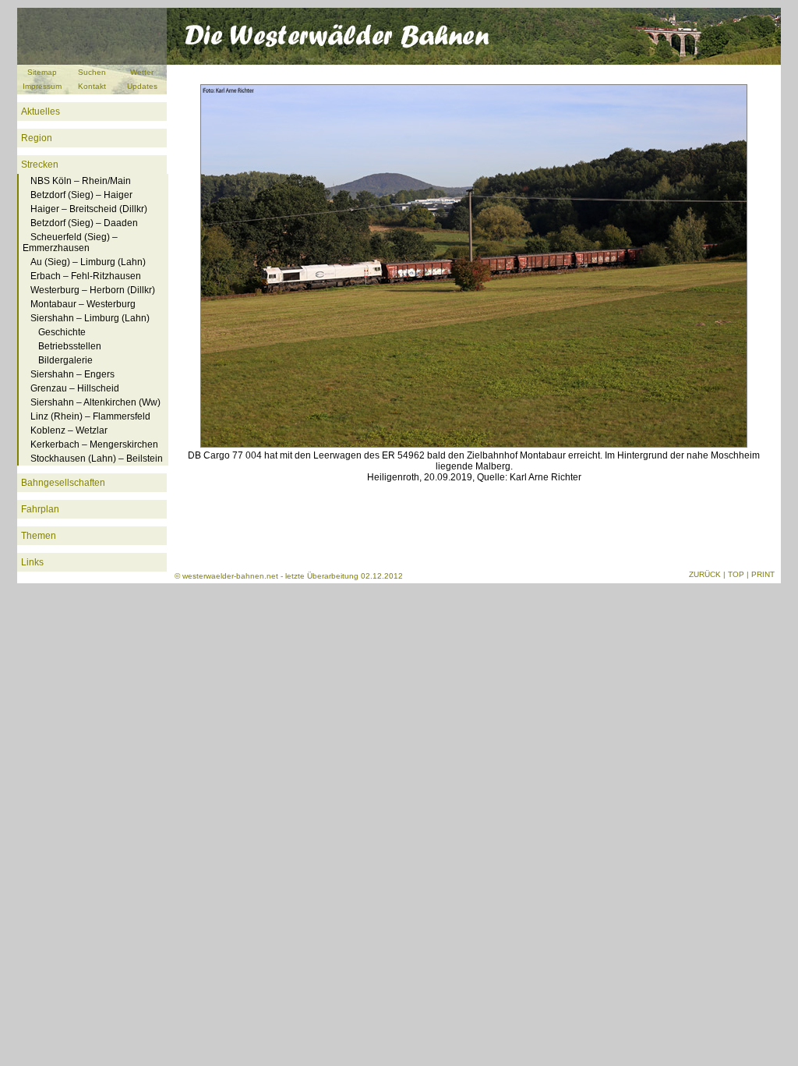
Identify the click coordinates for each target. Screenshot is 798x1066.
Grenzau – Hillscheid (74, 388)
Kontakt (92, 86)
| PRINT (761, 574)
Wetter (142, 72)
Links (32, 562)
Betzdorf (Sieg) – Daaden (84, 223)
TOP (736, 574)
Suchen (92, 72)
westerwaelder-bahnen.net (230, 576)
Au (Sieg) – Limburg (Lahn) (88, 262)
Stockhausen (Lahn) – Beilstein (96, 458)
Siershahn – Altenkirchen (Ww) (95, 402)
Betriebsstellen (69, 346)
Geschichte (62, 332)
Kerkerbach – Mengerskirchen (94, 444)
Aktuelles (40, 111)
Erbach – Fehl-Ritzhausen (85, 276)
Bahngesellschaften (63, 482)
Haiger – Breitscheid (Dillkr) (88, 209)
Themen (38, 535)
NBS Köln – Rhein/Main (80, 180)
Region (36, 138)
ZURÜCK (705, 574)
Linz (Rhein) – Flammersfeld (90, 416)
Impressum (42, 86)
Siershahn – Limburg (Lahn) (90, 318)
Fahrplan (40, 509)
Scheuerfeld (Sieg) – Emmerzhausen (70, 242)
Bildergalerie (65, 360)
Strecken (39, 164)
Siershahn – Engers (72, 374)
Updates (142, 86)
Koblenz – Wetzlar (69, 430)
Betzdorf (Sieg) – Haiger (81, 194)
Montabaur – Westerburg (83, 304)
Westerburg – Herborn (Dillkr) (92, 290)
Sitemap (42, 72)
